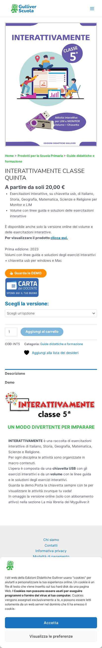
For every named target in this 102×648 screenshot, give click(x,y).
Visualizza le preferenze (51, 636)
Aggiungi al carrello (42, 331)
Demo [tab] (9, 382)
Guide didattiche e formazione (61, 344)
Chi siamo (51, 540)
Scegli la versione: (27, 304)
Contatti (51, 545)
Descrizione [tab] (15, 373)
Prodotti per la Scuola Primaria (40, 156)
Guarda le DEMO (28, 273)
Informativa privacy (51, 551)
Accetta (51, 622)
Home (9, 156)
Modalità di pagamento (51, 556)
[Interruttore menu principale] (92, 8)
